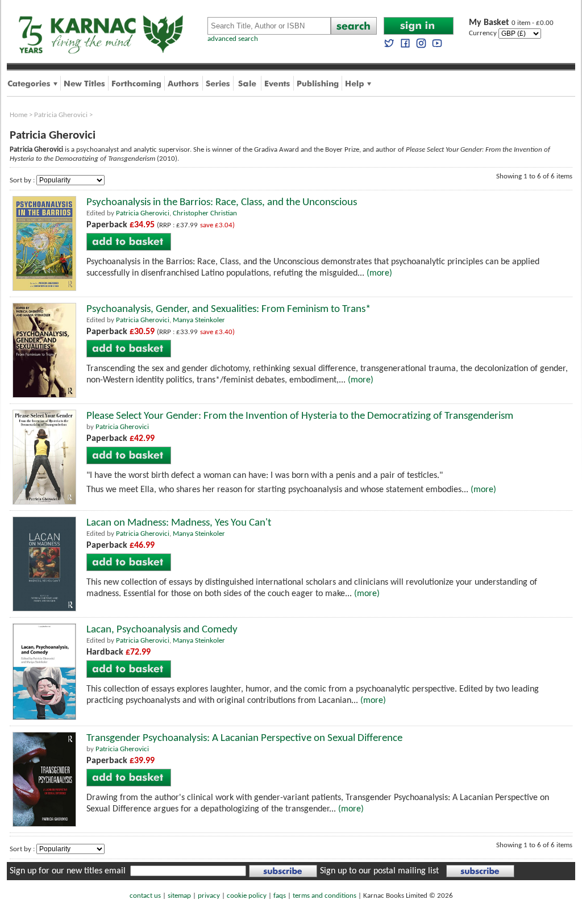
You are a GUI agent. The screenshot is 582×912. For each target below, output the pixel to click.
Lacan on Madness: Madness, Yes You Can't (178, 523)
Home (18, 115)
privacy (209, 895)
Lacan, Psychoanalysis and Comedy (162, 629)
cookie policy (247, 895)
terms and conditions (324, 895)
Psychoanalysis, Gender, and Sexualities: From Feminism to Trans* (228, 309)
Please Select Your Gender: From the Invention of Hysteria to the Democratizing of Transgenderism (299, 416)
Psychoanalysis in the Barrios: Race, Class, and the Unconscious (221, 202)
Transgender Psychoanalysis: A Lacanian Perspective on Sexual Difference (244, 738)
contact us (145, 895)
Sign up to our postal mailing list (379, 871)
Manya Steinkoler (199, 320)
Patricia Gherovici (61, 115)
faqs (279, 895)
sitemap (179, 895)
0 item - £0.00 (511, 23)
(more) (379, 273)
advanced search (232, 39)
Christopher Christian (205, 213)
